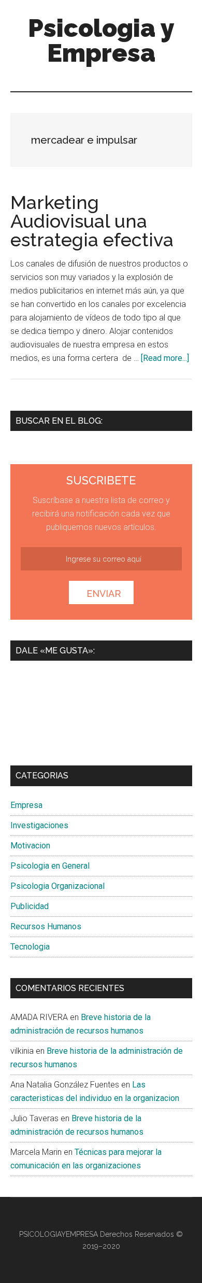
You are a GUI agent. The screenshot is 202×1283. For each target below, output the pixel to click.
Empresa (26, 805)
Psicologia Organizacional (57, 886)
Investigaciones (39, 825)
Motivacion (30, 845)
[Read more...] (165, 358)
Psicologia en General (50, 866)
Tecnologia (30, 947)
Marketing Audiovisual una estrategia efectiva (92, 220)
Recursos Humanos (45, 926)
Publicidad (29, 906)
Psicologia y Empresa (101, 40)
